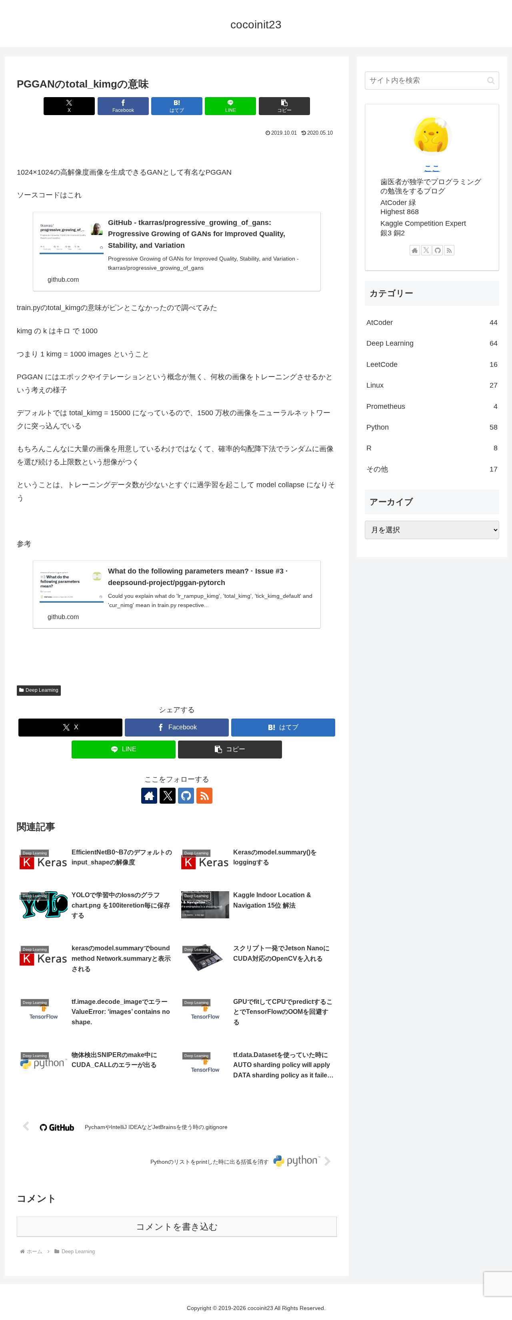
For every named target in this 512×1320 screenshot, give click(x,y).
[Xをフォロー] (168, 796)
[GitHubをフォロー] (186, 796)
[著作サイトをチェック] (149, 796)
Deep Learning (42, 690)
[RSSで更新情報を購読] (204, 796)
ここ (432, 168)
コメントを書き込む (177, 1227)
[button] (284, 106)
